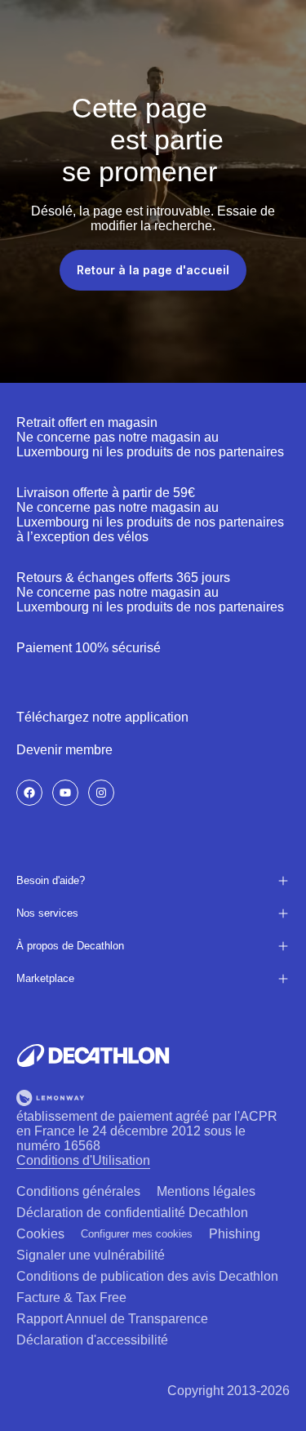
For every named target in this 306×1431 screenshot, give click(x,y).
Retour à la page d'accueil (153, 270)
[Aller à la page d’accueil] (93, 1055)
